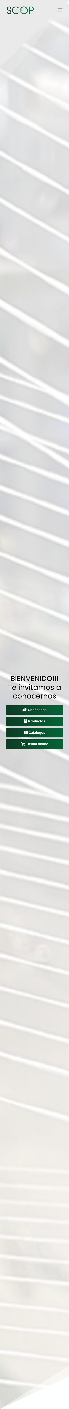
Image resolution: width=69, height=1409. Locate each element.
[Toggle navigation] (60, 10)
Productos (36, 721)
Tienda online (37, 744)
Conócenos (37, 710)
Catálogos (37, 733)
